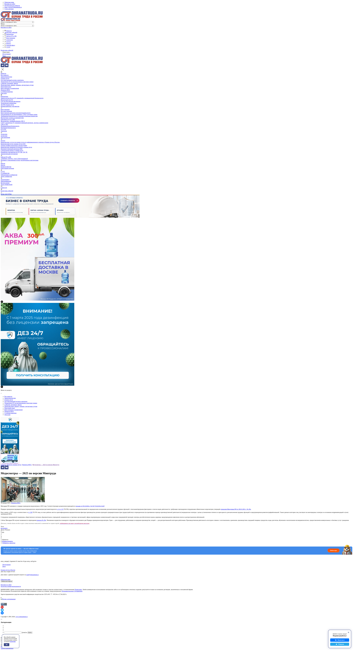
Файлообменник (6, 181)
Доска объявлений (6, 184)
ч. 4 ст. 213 (60, 509)
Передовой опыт (6, 86)
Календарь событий (11, 32)
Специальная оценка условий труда (12, 150)
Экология (4, 131)
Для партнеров (5, 137)
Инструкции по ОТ (7, 100)
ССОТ (8, 47)
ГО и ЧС (3, 129)
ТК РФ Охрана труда (7, 104)
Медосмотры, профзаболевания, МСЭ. (13, 121)
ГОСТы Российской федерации (10, 101)
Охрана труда (5, 78)
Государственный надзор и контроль (12, 80)
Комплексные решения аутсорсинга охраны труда (16, 147)
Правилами (78, 589)
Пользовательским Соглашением (72, 591)
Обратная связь (9, 2)
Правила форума (6, 166)
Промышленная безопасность (10, 126)
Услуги (8, 41)
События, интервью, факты (9, 83)
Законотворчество (6, 77)
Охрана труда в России (8, 570)
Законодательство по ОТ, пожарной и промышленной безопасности (22, 98)
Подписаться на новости (12, 5)
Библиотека (10, 34)
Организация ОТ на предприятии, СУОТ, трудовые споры (19, 114)
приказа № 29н (41, 520)
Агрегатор (9, 40)
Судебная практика (7, 91)
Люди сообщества (6, 176)
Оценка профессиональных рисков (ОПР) (14, 145)
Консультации (10, 38)
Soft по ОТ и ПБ (11, 36)
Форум (8, 43)
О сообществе (5, 173)
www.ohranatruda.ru (22, 616)
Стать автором (9, 9)
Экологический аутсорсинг (9, 154)
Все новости (5, 75)
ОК (6, 644)
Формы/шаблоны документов (10, 106)
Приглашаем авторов (7, 168)
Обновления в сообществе (9, 175)
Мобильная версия (6, 581)
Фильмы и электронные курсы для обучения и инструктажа (19, 160)
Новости (9, 31)
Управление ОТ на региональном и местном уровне (17, 82)
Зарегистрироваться (7, 648)
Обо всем (4, 93)
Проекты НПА (5, 90)
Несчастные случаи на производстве (12, 118)
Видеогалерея (5, 183)
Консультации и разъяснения (10, 88)
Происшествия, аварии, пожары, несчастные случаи (17, 85)
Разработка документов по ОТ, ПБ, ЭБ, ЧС (14, 152)
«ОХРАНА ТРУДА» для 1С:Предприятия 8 (14, 158)
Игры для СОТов (6, 194)
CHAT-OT (4, 187)
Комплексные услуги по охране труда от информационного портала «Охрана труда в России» (30, 142)
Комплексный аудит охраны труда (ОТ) (13, 144)
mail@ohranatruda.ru (32, 574)
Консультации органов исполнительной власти (15, 113)
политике (13, 641)
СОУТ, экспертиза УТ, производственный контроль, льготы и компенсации (24, 123)
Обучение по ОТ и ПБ (8, 119)
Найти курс (333, 550)
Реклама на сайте (9, 4)
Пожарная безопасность (8, 127)
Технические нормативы (8, 103)
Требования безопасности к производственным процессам (19, 116)
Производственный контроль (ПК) (12, 149)
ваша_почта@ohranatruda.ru (13, 7)
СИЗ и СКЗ (4, 124)
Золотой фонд (10, 45)
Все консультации (6, 111)
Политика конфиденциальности (11, 586)
